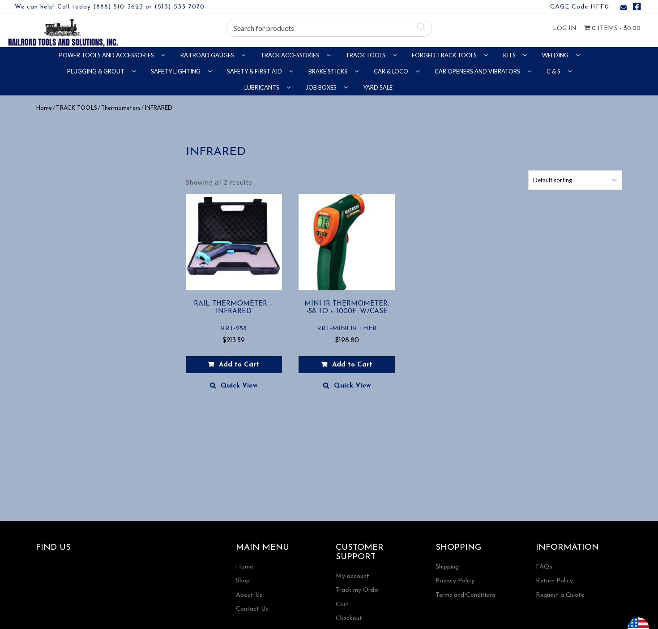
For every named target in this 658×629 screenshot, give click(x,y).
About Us (249, 595)
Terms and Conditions (466, 595)
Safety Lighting (176, 71)
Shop (243, 580)
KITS (510, 55)
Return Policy (554, 580)
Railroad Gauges (207, 55)
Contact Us (252, 609)
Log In (565, 28)
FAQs (544, 567)
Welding (556, 55)
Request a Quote (560, 595)
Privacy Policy (455, 580)
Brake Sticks (328, 71)
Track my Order (358, 590)
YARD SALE (378, 87)
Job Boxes (322, 87)
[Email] (623, 8)
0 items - (615, 28)
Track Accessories (290, 55)
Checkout (349, 618)
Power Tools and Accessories (107, 55)
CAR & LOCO (392, 71)
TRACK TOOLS (366, 55)
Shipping (447, 567)
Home (44, 108)
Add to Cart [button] (239, 365)
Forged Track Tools (445, 55)
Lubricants (262, 87)
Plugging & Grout (96, 71)
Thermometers (121, 108)
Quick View (239, 386)
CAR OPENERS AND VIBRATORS (478, 71)
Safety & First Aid (255, 71)
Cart (342, 604)
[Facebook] (637, 8)
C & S (554, 71)
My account (352, 576)
